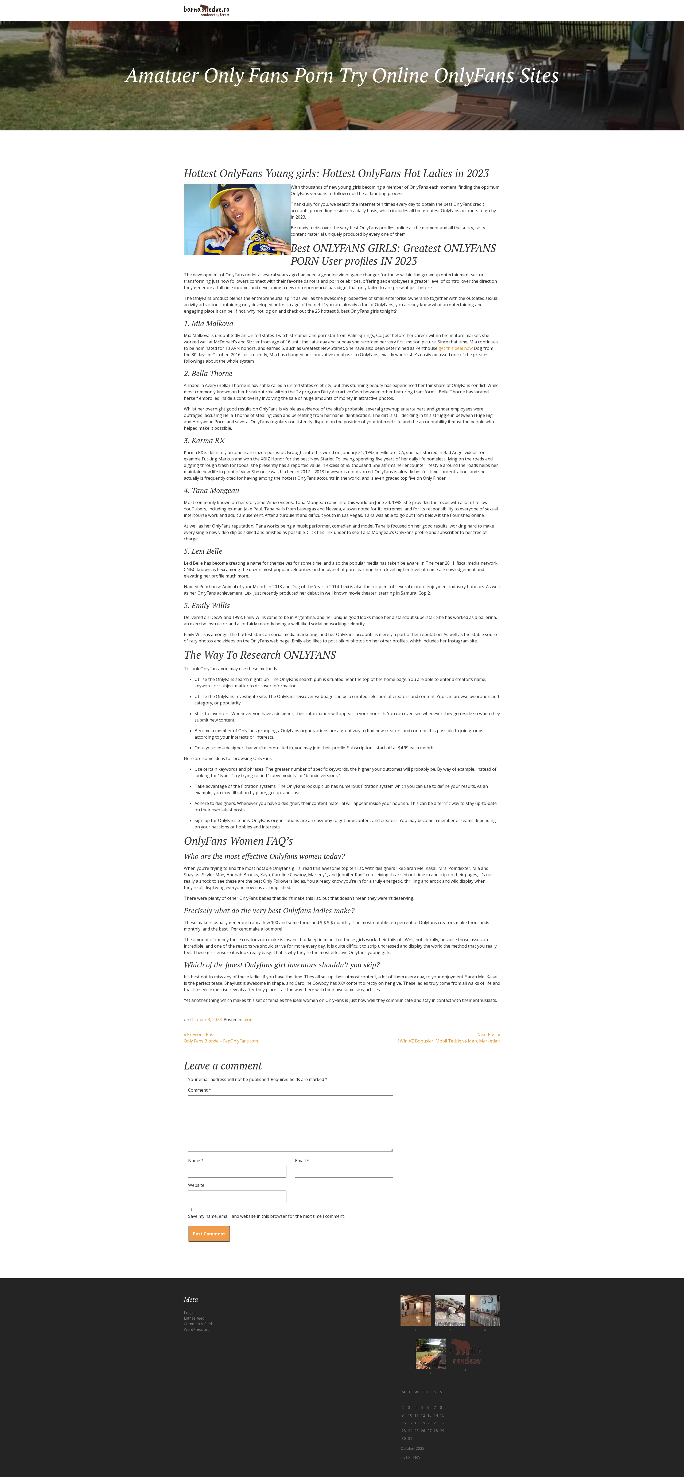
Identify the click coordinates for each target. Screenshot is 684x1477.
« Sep (405, 1457)
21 (436, 1422)
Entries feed (194, 1318)
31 (410, 1438)
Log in (189, 1312)
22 (442, 1422)
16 (404, 1422)
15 (442, 1415)
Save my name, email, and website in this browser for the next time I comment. (266, 1216)
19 (423, 1422)
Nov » (418, 1457)
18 (416, 1422)
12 (423, 1415)
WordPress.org (196, 1329)
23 (404, 1430)
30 (404, 1438)
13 (429, 1415)
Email (302, 1161)
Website (196, 1185)
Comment (199, 1090)
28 (436, 1430)
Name (196, 1161)
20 (429, 1422)
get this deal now (455, 348)
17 (410, 1422)
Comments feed (198, 1323)
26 (423, 1430)
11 (416, 1415)
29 (442, 1430)
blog (247, 1019)
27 (429, 1430)
